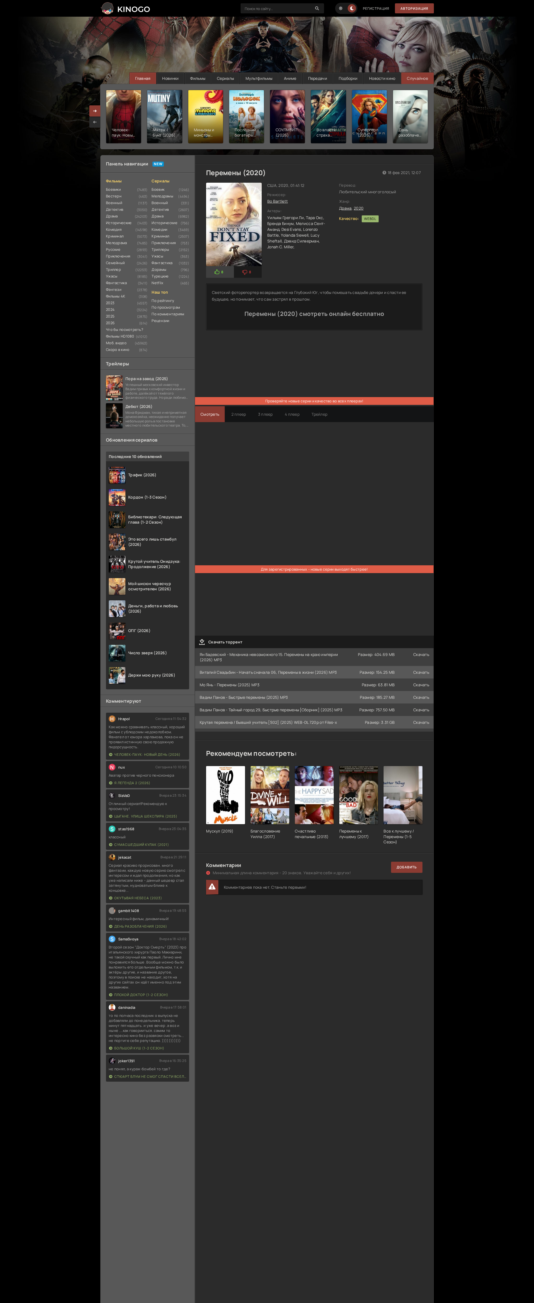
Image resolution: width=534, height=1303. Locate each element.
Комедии (159, 229)
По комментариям (168, 313)
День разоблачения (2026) (140, 926)
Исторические (119, 222)
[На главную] (125, 8)
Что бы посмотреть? (124, 329)
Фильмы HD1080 (120, 336)
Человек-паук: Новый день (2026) (147, 754)
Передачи (317, 78)
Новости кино (382, 78)
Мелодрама (116, 242)
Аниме (290, 78)
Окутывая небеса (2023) (138, 898)
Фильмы (197, 78)
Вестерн (114, 196)
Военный (114, 202)
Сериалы (225, 78)
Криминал (114, 236)
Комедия (114, 229)
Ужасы (111, 276)
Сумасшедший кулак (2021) (141, 844)
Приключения (118, 256)
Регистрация (376, 8)
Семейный (115, 262)
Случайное (417, 78)
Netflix (157, 282)
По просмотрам (166, 307)
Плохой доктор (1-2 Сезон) (141, 994)
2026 (110, 322)
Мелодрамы (162, 196)
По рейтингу (163, 300)
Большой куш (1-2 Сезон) (139, 1048)
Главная (143, 78)
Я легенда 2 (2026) (132, 783)
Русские (113, 249)
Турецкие (160, 276)
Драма (112, 216)
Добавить (407, 867)
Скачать (421, 654)
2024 (110, 309)
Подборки (348, 78)
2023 (110, 302)
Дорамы (159, 269)
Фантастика (116, 282)
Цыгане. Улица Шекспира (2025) (145, 816)
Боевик (158, 189)
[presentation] (94, 122)
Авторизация (414, 8)
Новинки (170, 78)
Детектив (114, 209)
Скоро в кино (117, 349)
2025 (110, 316)
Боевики (113, 189)
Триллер (113, 269)
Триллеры (160, 249)
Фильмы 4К (115, 296)
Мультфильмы (259, 78)
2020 (359, 208)
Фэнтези (113, 289)
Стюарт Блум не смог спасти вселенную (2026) (150, 1076)
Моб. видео (116, 342)
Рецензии (160, 320)
